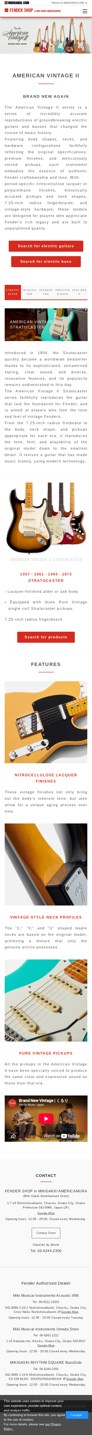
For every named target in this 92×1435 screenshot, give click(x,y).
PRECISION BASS (62, 292)
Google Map (46, 1213)
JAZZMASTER (46, 292)
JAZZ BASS (79, 292)
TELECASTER (29, 292)
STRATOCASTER (13, 292)
